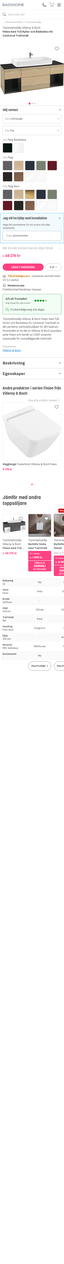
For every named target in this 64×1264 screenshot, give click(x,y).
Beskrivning (14, 363)
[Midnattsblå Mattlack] (30, 165)
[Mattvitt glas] (19, 148)
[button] (32, 109)
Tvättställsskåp (33, 22)
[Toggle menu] (59, 5)
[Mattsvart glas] (7, 148)
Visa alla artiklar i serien (42, 400)
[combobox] (32, 118)
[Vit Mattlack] (41, 177)
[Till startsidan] (13, 5)
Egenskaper (14, 373)
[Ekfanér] (19, 165)
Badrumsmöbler (14, 22)
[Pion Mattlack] (52, 165)
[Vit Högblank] (30, 177)
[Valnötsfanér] (19, 177)
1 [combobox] (52, 267)
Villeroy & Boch (12, 350)
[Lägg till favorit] (57, 48)
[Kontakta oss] (44, 5)
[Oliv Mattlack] (41, 165)
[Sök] (4, 14)
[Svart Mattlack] (7, 177)
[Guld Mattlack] (30, 194)
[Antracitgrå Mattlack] (7, 165)
